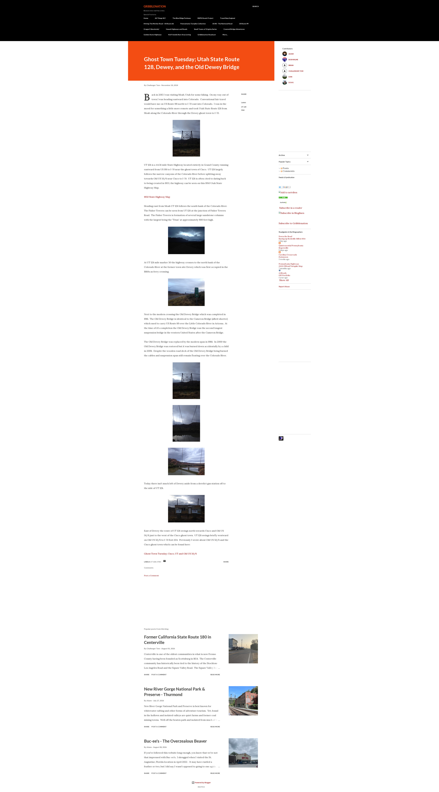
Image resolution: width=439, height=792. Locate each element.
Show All (284, 280)
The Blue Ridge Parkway (182, 18)
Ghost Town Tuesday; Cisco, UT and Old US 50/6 (170, 553)
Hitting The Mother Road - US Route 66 (159, 24)
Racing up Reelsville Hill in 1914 (292, 239)
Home (146, 18)
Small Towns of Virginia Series (205, 29)
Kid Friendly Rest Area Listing (179, 35)
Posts (285, 168)
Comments (288, 171)
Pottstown (283, 257)
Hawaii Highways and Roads (176, 29)
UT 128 (243, 107)
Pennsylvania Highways (289, 264)
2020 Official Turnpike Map (290, 266)
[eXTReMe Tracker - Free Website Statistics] (281, 439)
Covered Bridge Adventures (234, 29)
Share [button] (243, 94)
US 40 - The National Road (222, 24)
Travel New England (227, 18)
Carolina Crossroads (288, 255)
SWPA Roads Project (205, 18)
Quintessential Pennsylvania (291, 245)
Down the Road (285, 236)
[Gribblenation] (283, 197)
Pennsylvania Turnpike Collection (193, 24)
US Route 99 (243, 24)
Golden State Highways (153, 35)
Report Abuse (284, 286)
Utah (243, 110)
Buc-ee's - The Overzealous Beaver (175, 740)
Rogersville (283, 248)
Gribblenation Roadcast (207, 35)
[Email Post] (164, 562)
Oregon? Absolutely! (151, 29)
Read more (215, 675)
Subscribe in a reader (290, 207)
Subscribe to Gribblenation (293, 223)
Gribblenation (155, 6)
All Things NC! (160, 18)
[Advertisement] (182, 599)
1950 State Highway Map (157, 196)
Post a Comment (151, 575)
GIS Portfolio (284, 275)
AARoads (282, 273)
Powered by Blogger (202, 782)
